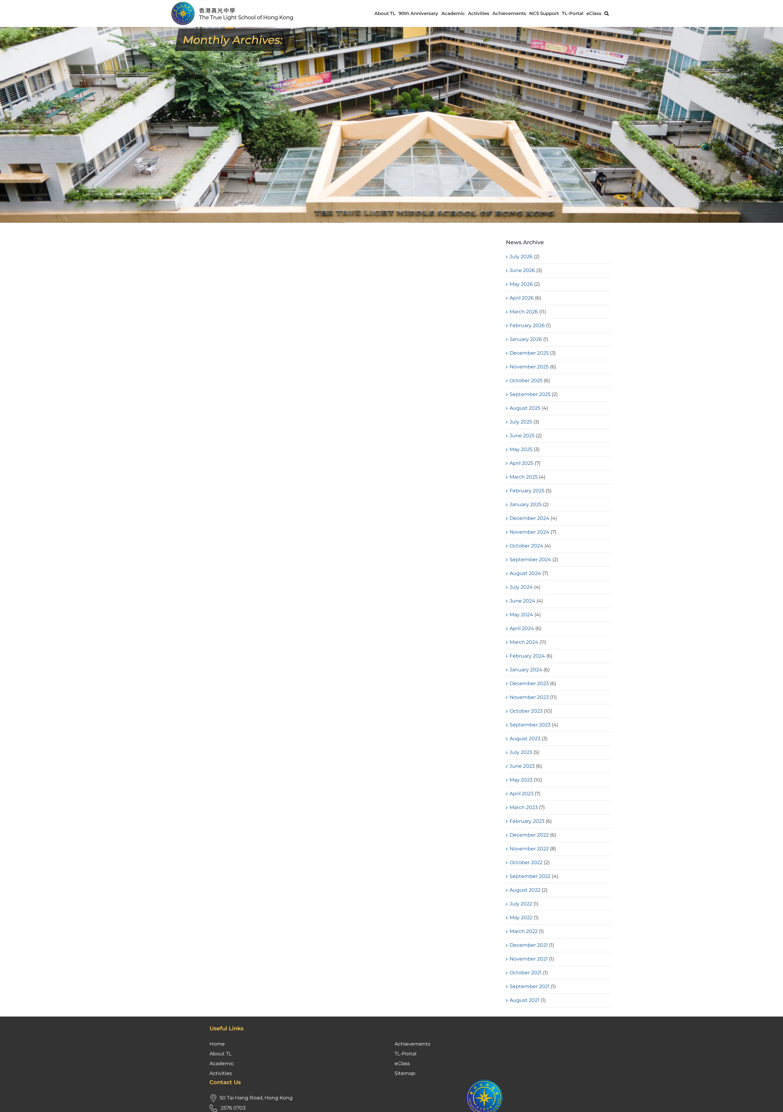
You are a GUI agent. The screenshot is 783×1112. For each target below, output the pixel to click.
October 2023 (526, 711)
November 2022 (529, 849)
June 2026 (522, 270)
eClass (402, 1063)
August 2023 (525, 738)
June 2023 (522, 766)
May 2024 (521, 615)
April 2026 (522, 298)
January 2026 (526, 339)
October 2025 (526, 380)
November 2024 (529, 532)
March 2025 (524, 477)
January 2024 (526, 670)
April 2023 (521, 794)
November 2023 (529, 697)
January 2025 (526, 504)
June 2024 (522, 601)
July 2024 (521, 587)
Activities (221, 1073)
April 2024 (522, 628)
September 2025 (530, 394)
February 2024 (527, 656)
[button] (606, 13)
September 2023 (530, 725)
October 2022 (526, 862)
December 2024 (529, 518)
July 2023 (521, 752)
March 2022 (524, 931)
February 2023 (527, 821)
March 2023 (524, 807)
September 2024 (530, 559)
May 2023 (521, 780)
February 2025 (527, 491)
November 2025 (529, 367)
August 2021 (525, 1000)
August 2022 (525, 890)
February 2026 (527, 325)
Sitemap (405, 1073)
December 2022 (529, 835)
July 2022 (521, 904)
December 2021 (529, 945)
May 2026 (521, 284)
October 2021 (526, 973)
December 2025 (529, 353)
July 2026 (521, 256)
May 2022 (521, 917)
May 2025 (521, 449)
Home (217, 1044)
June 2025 (522, 435)
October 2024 (526, 546)
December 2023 (529, 683)
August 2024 (525, 573)
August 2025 (525, 408)
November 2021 (529, 959)
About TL (221, 1054)
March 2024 (524, 642)
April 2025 (521, 463)
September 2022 (530, 876)
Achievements (412, 1044)
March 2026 (524, 312)
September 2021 (530, 986)
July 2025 (521, 422)
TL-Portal (405, 1054)
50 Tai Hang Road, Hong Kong (256, 1098)
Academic (222, 1063)
